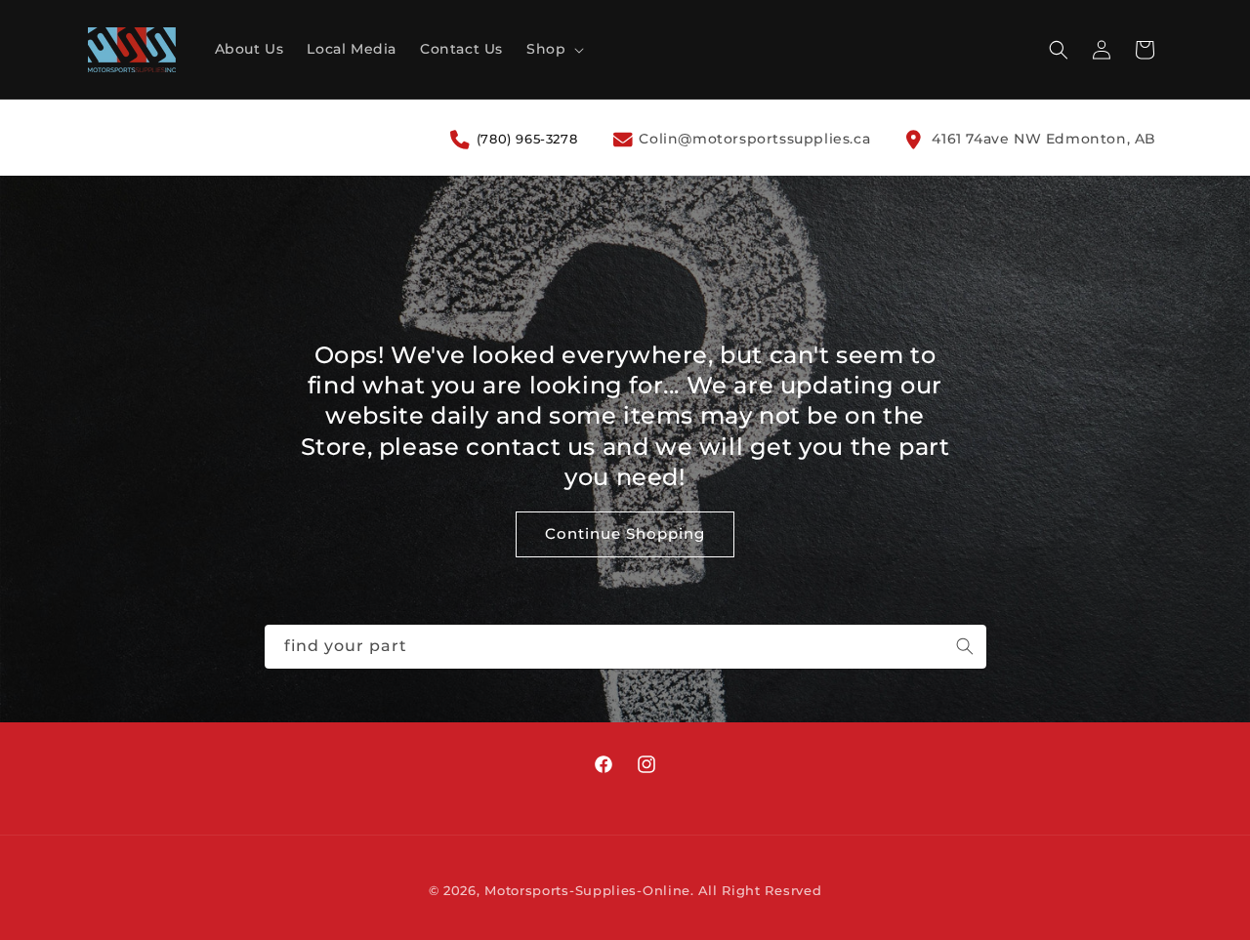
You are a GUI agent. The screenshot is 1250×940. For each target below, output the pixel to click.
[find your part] (964, 646)
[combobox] (625, 647)
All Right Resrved (760, 890)
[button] (553, 48)
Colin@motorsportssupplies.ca (752, 138)
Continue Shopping (625, 534)
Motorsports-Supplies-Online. (589, 890)
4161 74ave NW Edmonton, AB (1042, 138)
